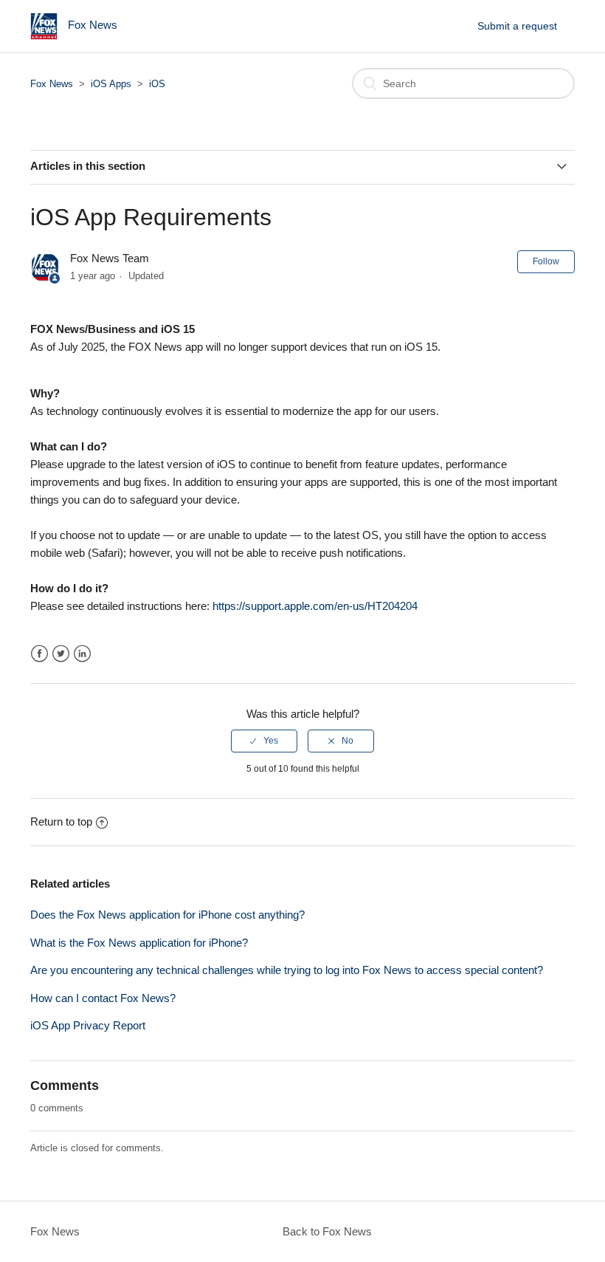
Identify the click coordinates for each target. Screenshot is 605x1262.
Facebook (39, 654)
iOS (157, 83)
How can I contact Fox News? (103, 998)
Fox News (51, 83)
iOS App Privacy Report (87, 1025)
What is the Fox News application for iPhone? (139, 942)
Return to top (61, 821)
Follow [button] (546, 261)
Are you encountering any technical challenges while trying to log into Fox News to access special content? (286, 970)
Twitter (61, 654)
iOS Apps (111, 83)
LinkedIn (82, 654)
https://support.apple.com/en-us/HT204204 (315, 606)
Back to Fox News (327, 1231)
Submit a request (517, 26)
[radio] (264, 741)
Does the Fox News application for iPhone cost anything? (167, 914)
